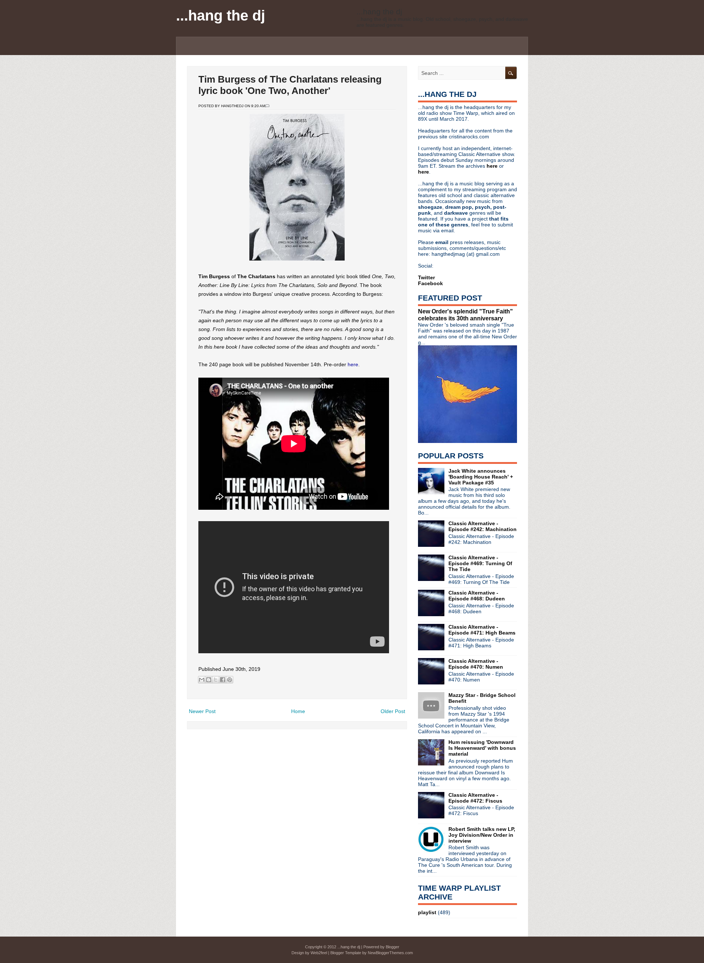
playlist (427, 912)
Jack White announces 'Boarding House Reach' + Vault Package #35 (480, 477)
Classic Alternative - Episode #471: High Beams (482, 630)
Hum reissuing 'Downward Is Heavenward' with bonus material (482, 748)
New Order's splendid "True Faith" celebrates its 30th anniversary (465, 314)
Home (298, 711)
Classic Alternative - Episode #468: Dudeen (476, 596)
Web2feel (319, 953)
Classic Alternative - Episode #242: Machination (482, 526)
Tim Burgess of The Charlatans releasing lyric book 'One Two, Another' (290, 85)
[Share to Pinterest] (229, 679)
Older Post (393, 711)
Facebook (430, 283)
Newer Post (202, 711)
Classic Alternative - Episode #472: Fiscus (475, 798)
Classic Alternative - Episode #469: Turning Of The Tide (480, 563)
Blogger (392, 947)
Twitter (426, 277)
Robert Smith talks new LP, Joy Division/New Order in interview (481, 835)
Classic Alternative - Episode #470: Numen (475, 664)
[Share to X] (215, 679)
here (353, 364)
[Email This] (201, 679)
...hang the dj (220, 15)
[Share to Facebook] (222, 679)
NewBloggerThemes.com (390, 953)
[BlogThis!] (208, 679)
